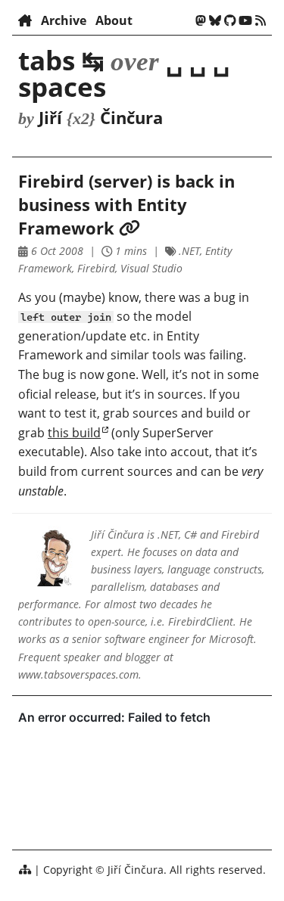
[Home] (25, 20)
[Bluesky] (215, 20)
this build (74, 432)
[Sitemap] (25, 869)
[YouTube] (245, 20)
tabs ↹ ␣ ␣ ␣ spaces (123, 73)
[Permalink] (129, 228)
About (114, 20)
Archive (63, 20)
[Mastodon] (200, 20)
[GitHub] (230, 20)
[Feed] (260, 20)
